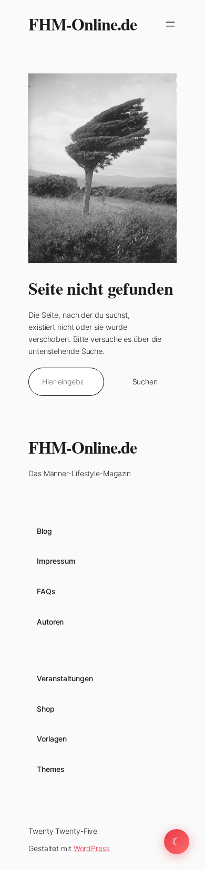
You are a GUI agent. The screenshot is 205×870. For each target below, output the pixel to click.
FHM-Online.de (82, 24)
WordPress (92, 848)
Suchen (145, 381)
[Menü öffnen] (170, 24)
